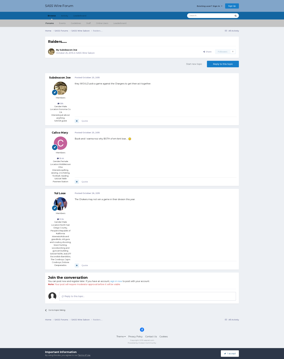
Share (208, 51)
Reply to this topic (223, 64)
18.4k (61, 158)
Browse (52, 15)
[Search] (235, 15)
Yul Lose (60, 193)
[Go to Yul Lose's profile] (60, 203)
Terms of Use (84, 355)
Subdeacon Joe (68, 50)
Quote (85, 121)
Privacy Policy (135, 336)
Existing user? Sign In (209, 6)
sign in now (116, 281)
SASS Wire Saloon (85, 53)
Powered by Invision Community (142, 343)
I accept (231, 353)
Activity (64, 15)
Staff (88, 23)
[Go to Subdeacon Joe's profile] (51, 51)
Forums (50, 23)
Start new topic (194, 64)
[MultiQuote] (77, 121)
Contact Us (151, 336)
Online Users (102, 23)
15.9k (61, 219)
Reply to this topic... (74, 296)
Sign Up (232, 6)
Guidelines (76, 23)
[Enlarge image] (129, 138)
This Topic (224, 15)
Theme (120, 336)
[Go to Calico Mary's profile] (60, 143)
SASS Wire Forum (59, 6)
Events (62, 23)
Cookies (163, 336)
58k (61, 103)
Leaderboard (119, 23)
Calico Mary (60, 132)
